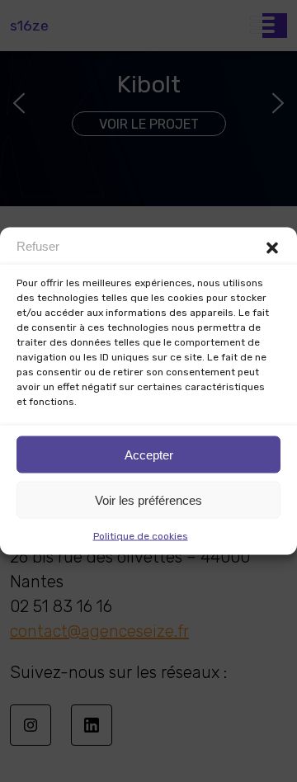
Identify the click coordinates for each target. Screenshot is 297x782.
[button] (272, 248)
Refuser (37, 245)
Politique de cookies (140, 536)
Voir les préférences (148, 499)
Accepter (149, 454)
